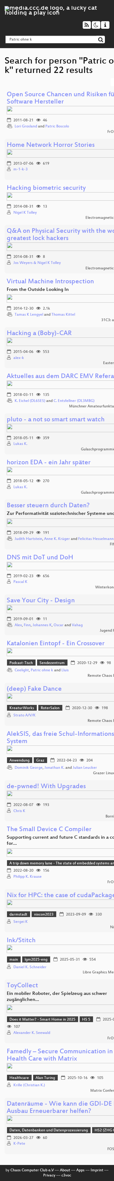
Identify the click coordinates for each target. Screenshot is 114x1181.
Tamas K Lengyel (29, 315)
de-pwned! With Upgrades (46, 787)
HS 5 (86, 1020)
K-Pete (19, 1144)
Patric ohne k (42, 670)
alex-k (18, 358)
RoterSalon (50, 708)
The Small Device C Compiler (49, 830)
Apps (80, 1170)
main (13, 960)
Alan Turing (45, 1078)
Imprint (97, 1170)
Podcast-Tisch (21, 663)
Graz (40, 760)
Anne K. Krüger (57, 539)
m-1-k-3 (20, 169)
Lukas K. (20, 444)
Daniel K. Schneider (30, 967)
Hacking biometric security (46, 188)
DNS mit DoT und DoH (40, 558)
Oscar (59, 625)
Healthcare (19, 1078)
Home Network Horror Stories (51, 145)
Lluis (65, 670)
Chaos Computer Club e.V (32, 1170)
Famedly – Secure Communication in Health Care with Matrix (60, 1055)
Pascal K (20, 582)
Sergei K (20, 922)
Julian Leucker (85, 768)
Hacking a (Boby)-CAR (39, 333)
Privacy (49, 1175)
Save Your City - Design (41, 601)
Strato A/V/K (24, 715)
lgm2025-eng (36, 960)
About (65, 1170)
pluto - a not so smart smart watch (56, 420)
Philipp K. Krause (27, 877)
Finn (27, 625)
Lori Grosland (26, 126)
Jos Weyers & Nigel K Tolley (37, 263)
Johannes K (42, 625)
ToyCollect (22, 986)
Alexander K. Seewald (31, 1033)
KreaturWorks (21, 708)
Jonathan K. (54, 768)
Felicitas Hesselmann (96, 539)
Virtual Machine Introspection (50, 282)
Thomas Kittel (63, 315)
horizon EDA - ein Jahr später (49, 463)
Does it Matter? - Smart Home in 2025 (42, 1020)
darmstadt (18, 915)
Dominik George (29, 768)
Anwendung (19, 760)
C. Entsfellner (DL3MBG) (74, 401)
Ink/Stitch (21, 941)
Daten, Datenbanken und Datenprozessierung (48, 1130)
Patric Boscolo (57, 126)
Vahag (77, 625)
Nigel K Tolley (25, 213)
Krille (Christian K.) (29, 1085)
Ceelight (22, 670)
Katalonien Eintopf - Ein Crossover (56, 644)
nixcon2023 (44, 915)
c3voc (66, 1175)
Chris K (19, 811)
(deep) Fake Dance (34, 689)
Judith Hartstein (28, 539)
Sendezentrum (52, 663)
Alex (18, 625)
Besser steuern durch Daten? (48, 506)
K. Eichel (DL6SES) (30, 401)
